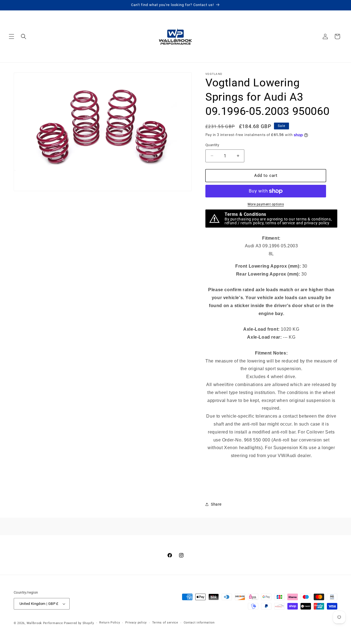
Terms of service (165, 623)
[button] (11, 36)
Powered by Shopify (79, 623)
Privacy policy (136, 623)
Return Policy (109, 623)
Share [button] (216, 504)
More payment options (266, 204)
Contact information (199, 623)
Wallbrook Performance (45, 623)
